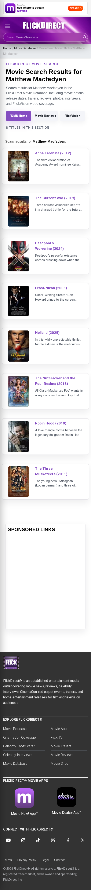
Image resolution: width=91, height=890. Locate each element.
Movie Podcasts (15, 729)
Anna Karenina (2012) (53, 153)
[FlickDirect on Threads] (53, 840)
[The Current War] (18, 198)
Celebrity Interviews (17, 755)
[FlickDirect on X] (83, 840)
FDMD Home (19, 115)
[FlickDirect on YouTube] (8, 840)
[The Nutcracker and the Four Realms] (18, 379)
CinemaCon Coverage (19, 737)
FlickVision (72, 115)
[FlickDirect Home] (45, 25)
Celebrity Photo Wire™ (19, 746)
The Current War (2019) (55, 198)
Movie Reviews (45, 115)
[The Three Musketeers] (18, 469)
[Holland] (18, 333)
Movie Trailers (61, 746)
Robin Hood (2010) (50, 423)
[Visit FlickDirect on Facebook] (68, 840)
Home (7, 48)
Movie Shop (60, 763)
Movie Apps (59, 729)
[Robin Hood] (18, 424)
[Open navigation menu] (7, 26)
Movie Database (25, 48)
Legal (45, 860)
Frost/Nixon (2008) (51, 288)
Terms (7, 860)
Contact (59, 860)
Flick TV (56, 737)
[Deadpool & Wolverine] (18, 244)
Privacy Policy (26, 860)
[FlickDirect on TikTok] (38, 840)
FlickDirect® (65, 868)
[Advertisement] (45, 580)
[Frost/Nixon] (18, 288)
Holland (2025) (47, 332)
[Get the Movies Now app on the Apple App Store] (45, 8)
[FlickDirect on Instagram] (23, 840)
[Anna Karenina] (18, 154)
